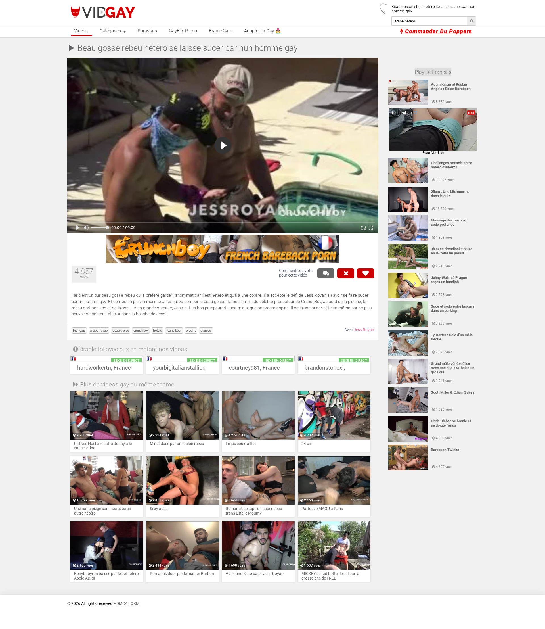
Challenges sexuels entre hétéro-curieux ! (451, 165)
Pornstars (147, 31)
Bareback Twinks (445, 450)
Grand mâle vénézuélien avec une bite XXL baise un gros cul (452, 367)
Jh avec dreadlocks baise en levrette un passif (451, 251)
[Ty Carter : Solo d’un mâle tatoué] (408, 354)
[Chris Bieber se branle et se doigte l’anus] (408, 440)
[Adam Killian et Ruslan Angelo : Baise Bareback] (408, 104)
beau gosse (120, 331)
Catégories (110, 31)
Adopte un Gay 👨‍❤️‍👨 (262, 31)
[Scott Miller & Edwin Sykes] (408, 412)
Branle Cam (220, 31)
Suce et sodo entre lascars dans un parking (452, 308)
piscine (191, 331)
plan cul (206, 331)
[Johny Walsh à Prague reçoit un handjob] (408, 297)
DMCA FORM (127, 603)
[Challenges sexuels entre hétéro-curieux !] (408, 182)
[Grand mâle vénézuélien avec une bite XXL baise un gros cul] (408, 383)
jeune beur (174, 331)
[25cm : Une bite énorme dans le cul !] (408, 211)
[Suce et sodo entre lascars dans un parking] (408, 326)
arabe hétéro (99, 331)
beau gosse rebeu (118, 295)
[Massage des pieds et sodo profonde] (408, 240)
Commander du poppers (437, 31)
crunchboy (140, 331)
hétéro (157, 331)
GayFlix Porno (183, 31)
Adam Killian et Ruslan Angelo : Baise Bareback (451, 86)
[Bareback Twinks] (408, 469)
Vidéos (81, 31)
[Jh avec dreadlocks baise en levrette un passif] (408, 268)
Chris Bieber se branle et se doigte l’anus (451, 423)
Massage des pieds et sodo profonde (448, 222)
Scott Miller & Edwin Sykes (452, 392)
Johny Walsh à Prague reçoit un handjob (449, 279)
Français (79, 331)
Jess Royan (364, 329)
